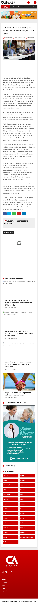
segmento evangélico (26, 537)
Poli (21, 523)
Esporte (22, 489)
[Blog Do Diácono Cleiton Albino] (8, 4)
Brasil (22, 475)
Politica (5, 527)
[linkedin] (24, 213)
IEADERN (22, 504)
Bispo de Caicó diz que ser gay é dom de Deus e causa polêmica (18, 394)
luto (4, 513)
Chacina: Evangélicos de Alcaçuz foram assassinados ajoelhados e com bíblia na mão (18, 303)
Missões (5, 518)
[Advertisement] (14, 263)
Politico (5, 532)
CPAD (5, 489)
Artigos (5, 475)
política (22, 527)
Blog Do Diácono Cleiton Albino (28, 601)
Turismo (5, 542)
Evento (22, 494)
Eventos (5, 499)
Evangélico (6, 494)
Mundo (22, 518)
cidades (22, 480)
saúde (5, 537)
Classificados (7, 485)
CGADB (5, 480)
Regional (22, 532)
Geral (22, 499)
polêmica (6, 523)
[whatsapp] (14, 213)
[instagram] (7, 575)
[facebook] (5, 213)
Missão (22, 513)
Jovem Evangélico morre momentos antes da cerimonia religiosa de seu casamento (18, 364)
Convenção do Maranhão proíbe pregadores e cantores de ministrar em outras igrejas (19, 333)
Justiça (5, 508)
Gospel (5, 504)
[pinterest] (19, 213)
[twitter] (9, 213)
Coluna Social (24, 485)
